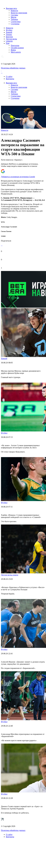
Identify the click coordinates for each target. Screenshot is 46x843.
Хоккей (9, 32)
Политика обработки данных (13, 68)
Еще (7, 43)
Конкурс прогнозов (19, 13)
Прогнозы (15, 45)
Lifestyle (9, 41)
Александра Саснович (9, 227)
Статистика (15, 22)
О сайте (9, 76)
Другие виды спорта (9, 575)
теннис (3, 236)
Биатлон (9, 37)
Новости (14, 11)
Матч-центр (16, 52)
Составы (14, 15)
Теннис (9, 34)
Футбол (9, 30)
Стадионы (15, 24)
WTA (3, 222)
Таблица (14, 19)
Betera (13, 50)
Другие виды (11, 39)
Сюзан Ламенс (6, 231)
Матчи (13, 17)
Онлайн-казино (17, 48)
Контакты (10, 79)
